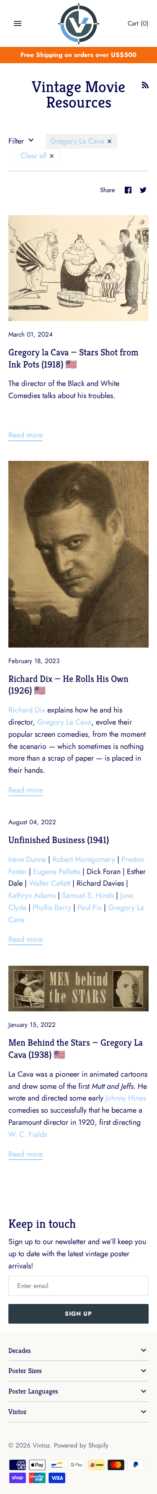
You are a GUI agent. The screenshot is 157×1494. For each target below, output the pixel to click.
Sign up (78, 1313)
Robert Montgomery (83, 859)
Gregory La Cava (78, 141)
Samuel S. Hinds (88, 895)
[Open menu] (17, 23)
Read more (25, 434)
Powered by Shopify (81, 1445)
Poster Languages (33, 1391)
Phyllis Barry (52, 907)
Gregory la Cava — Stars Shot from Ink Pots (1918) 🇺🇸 (73, 358)
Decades (19, 1350)
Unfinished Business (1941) (58, 840)
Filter (17, 141)
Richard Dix (26, 710)
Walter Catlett (49, 883)
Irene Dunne (27, 859)
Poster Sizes (25, 1370)
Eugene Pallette (56, 871)
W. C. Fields (27, 1134)
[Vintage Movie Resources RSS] (145, 87)
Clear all (35, 155)
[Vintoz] (78, 24)
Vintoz (17, 1411)
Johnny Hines (126, 1098)
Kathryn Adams (32, 895)
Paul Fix (89, 907)
